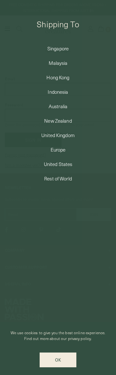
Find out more (36, 338)
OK (58, 360)
